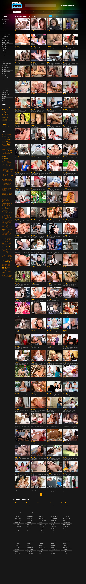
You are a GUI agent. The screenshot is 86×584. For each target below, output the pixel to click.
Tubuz (40, 553)
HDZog (64, 489)
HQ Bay (4, 57)
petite (6, 242)
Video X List (29, 518)
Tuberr (4, 79)
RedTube (4, 119)
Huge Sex (5, 54)
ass (7, 141)
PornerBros (5, 114)
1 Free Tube (29, 520)
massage (10, 226)
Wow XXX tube (6, 69)
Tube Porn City (18, 512)
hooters (6, 214)
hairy (3, 208)
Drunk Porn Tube (42, 520)
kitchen (3, 222)
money (8, 232)
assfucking (9, 142)
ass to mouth (4, 142)
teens (4, 267)
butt (10, 165)
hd (9, 210)
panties (3, 241)
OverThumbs (5, 113)
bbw (7, 146)
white (10, 276)
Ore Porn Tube (66, 512)
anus (3, 139)
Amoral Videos (6, 42)
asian (8, 139)
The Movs (29, 510)
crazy (10, 174)
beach (3, 148)
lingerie (7, 225)
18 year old (4, 134)
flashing (3, 196)
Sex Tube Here (30, 541)
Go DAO (4, 61)
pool (10, 243)
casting (9, 166)
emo (2, 189)
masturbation (5, 228)
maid (6, 226)
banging (3, 145)
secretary (8, 250)
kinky (8, 221)
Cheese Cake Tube (54, 520)
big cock (10, 150)
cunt (9, 179)
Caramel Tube (65, 539)
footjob (9, 196)
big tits (10, 152)
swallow (3, 263)
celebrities (7, 168)
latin (3, 224)
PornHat (17, 46)
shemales (4, 252)
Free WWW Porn (6, 67)
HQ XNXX (5, 84)
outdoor (10, 239)
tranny (5, 272)
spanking (10, 256)
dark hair (10, 180)
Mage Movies (5, 25)
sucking (7, 262)
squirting (10, 258)
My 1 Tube (41, 516)
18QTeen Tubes (66, 514)
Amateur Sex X (30, 534)
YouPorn (4, 128)
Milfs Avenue (53, 541)
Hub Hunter (17, 534)
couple (3, 174)
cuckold (8, 175)
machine (3, 226)
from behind (4, 199)
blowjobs (5, 158)
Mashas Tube (53, 507)
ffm (5, 194)
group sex (8, 207)
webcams (4, 276)
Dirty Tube (53, 545)
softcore (3, 256)
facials (10, 192)
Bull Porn (52, 524)
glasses (7, 204)
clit (5, 170)
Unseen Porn (17, 553)
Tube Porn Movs (30, 536)
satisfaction (4, 250)
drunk (6, 188)
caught (3, 168)
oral (6, 238)
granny (3, 206)
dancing (6, 180)
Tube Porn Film (18, 539)
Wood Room (65, 545)
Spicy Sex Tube (42, 518)
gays (3, 201)
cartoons (3, 166)
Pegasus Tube (65, 520)
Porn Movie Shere (42, 541)
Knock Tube (29, 532)
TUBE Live (5, 32)
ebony (9, 188)
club (11, 170)
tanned (9, 264)
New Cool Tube (42, 526)
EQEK (4, 73)
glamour (3, 204)
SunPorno (5, 121)
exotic (3, 192)
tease (9, 265)
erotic (5, 189)
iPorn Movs (65, 528)
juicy (5, 221)
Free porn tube (66, 507)
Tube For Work (18, 541)
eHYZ (4, 98)
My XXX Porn (5, 75)
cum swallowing (5, 177)
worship (11, 278)
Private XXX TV (6, 65)
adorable (10, 134)
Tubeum (16, 551)
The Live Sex (29, 551)
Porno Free (5, 50)
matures (4, 229)
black (6, 155)
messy (11, 229)
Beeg (3, 107)
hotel (9, 214)
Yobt (8, 126)
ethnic (8, 189)
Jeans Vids (29, 545)
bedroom (3, 149)
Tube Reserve (53, 505)
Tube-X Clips (17, 522)
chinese (3, 169)
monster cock (8, 233)
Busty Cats (53, 532)
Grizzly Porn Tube (66, 534)
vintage (7, 275)
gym (12, 206)
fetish (3, 194)
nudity (6, 235)
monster (3, 233)
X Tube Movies (42, 510)
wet (8, 276)
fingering (9, 194)
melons (8, 229)
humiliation (7, 216)
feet (7, 193)
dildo (5, 183)
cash (6, 166)
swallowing (8, 263)
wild (8, 278)
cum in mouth (4, 176)
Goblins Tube (41, 528)
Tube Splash (65, 510)
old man (3, 238)
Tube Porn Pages (30, 512)
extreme (6, 192)
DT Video (17, 543)
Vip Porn (16, 532)
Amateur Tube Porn (43, 536)
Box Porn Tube (42, 539)
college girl (10, 171)
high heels (4, 212)
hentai (3, 211)
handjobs (7, 208)
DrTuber (7, 107)
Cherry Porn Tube (66, 524)
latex (10, 222)
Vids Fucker (41, 545)
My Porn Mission (6, 77)
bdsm (9, 146)
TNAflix (11, 121)
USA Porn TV (65, 536)
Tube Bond (41, 507)
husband (3, 217)
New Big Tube (6, 21)
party (3, 242)
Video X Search (30, 516)
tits (4, 271)
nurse (9, 235)
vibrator (3, 275)
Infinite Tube (29, 524)
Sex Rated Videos (54, 516)
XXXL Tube (53, 528)
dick (3, 183)
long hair (11, 225)
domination (4, 185)
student (3, 261)
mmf (2, 232)
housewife (4, 215)
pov (11, 244)
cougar (8, 172)
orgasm (10, 238)
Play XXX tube (65, 526)
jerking (8, 220)
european (4, 190)
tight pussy (9, 270)
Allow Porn (5, 81)
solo (7, 256)
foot (6, 196)
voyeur (10, 275)
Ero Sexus (17, 528)
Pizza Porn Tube (42, 534)
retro (11, 247)
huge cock (8, 215)
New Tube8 (5, 90)
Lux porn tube (65, 532)
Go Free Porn (6, 40)
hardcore (5, 210)
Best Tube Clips (30, 522)
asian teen (4, 141)
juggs (3, 221)
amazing (10, 136)
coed (3, 171)
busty (7, 165)
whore (3, 278)
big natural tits (4, 152)
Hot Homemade (30, 553)
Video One (17, 516)
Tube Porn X (53, 526)
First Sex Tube (18, 514)
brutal (10, 164)
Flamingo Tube (30, 547)
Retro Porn (53, 539)
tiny (2, 271)
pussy (10, 246)
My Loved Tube (42, 547)
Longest (56, 16)
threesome (5, 268)
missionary (6, 231)
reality (3, 248)
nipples (9, 234)
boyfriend (4, 162)
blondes (4, 156)
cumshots (4, 179)
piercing (9, 242)
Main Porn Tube (66, 516)
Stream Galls (53, 514)
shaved (7, 251)
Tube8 (4, 96)
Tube (4, 100)
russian (9, 249)
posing (8, 244)
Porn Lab (52, 534)
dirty (8, 183)
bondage (4, 160)
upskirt (9, 274)
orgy (3, 239)
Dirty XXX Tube (30, 549)
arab (5, 139)
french (7, 198)
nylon (3, 236)
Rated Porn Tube (54, 512)
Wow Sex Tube (42, 530)
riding (3, 249)
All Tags (59, 12)
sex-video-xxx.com (7, 34)
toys (3, 272)
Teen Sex (53, 551)
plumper (7, 243)
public (6, 246)
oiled (8, 236)
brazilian (8, 162)
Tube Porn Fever (42, 524)
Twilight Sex (53, 522)
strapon (8, 260)
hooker (3, 214)
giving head (9, 203)
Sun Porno (17, 524)
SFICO (28, 514)
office (6, 236)
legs (5, 224)
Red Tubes (5, 27)
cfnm (11, 168)
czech (3, 180)
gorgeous (8, 205)
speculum (3, 257)
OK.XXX (33, 30)
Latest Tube (42, 12)
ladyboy (6, 222)
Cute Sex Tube (6, 44)
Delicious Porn (6, 19)
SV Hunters (41, 549)
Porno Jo (64, 543)
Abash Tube (29, 530)
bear (5, 148)
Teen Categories (54, 518)
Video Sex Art (17, 545)
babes (8, 144)
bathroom (3, 146)
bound (8, 161)
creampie (4, 175)
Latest (53, 16)
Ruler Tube (17, 536)
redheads (7, 248)
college (6, 171)
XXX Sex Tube (6, 94)
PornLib (65, 409)
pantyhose (7, 241)
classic (3, 170)
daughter (3, 181)
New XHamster (6, 92)
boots (11, 160)
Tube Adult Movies (54, 510)
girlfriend (4, 203)
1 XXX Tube (5, 86)
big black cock (4, 150)
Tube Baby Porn (42, 532)
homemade (9, 212)
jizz (11, 220)
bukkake (3, 165)
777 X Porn (17, 547)
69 (7, 134)
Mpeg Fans (65, 553)
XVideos (4, 126)
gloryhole (4, 205)
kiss (10, 221)
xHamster (5, 125)
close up (8, 170)
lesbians (8, 224)
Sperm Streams (42, 505)
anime (10, 137)
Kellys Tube (5, 59)
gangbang (7, 200)
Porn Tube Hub (6, 52)
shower (8, 252)
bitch (9, 153)
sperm (7, 257)
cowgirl (7, 174)
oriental (6, 239)
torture (10, 271)
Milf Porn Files (53, 536)
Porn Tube (5, 48)
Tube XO (40, 522)
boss (5, 161)
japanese (4, 220)
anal (7, 138)
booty (3, 161)
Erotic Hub (29, 543)
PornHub (4, 116)
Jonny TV (29, 528)
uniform (6, 274)
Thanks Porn (5, 36)
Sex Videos (53, 553)
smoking (7, 255)
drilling (3, 188)
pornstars (4, 244)
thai (9, 267)
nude (3, 235)
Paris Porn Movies (66, 522)
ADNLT (28, 526)
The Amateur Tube (66, 541)
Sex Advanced (18, 526)
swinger (3, 264)
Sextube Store (6, 23)
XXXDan (49, 46)
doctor (11, 183)
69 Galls (64, 551)
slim (8, 254)
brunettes (5, 164)
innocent (10, 217)
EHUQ (4, 46)
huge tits (3, 216)
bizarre (3, 154)
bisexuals (6, 153)
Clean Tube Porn (66, 547)
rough (6, 249)
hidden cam (7, 211)
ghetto (10, 201)
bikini (3, 153)
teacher (6, 265)
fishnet (6, 195)
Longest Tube (51, 12)
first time (3, 195)
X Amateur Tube (18, 520)
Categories (27, 12)
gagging (3, 200)
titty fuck (7, 271)
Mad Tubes (17, 549)
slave (6, 254)
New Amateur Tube (66, 518)
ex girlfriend (8, 190)
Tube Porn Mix (42, 514)
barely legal (7, 145)
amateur (5, 136)
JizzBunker (17, 30)
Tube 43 (28, 505)
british (11, 162)
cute (11, 179)
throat (9, 268)
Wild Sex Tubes (42, 512)
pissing (3, 243)
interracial (4, 218)
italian (8, 218)
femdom (10, 193)
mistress (11, 231)
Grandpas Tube (54, 549)
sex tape (3, 251)
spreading (4, 258)
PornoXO (5, 117)
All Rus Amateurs (6, 88)
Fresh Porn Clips (30, 507)
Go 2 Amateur (41, 543)
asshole (3, 144)
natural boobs (4, 234)
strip (12, 260)
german (6, 201)
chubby (11, 169)
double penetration (6, 186)
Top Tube (35, 12)
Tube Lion (53, 543)
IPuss (4, 38)
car (12, 165)
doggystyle (7, 184)
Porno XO (17, 530)
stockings (4, 260)
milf (3, 231)
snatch (10, 255)
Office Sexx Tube (54, 530)
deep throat (8, 181)
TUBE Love (5, 30)
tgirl (7, 267)
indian (7, 217)
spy (6, 258)
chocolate (7, 169)
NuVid (3, 111)
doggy (3, 184)
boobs (7, 160)
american (3, 137)
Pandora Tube (65, 505)
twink (3, 274)
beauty (8, 148)
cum (11, 175)
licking (3, 225)
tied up (3, 270)
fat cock (4, 193)
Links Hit (40, 551)
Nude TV (52, 547)
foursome (3, 198)
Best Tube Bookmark (7, 63)
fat (2, 193)
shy (11, 252)
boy (11, 161)
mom (5, 232)
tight (6, 270)
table (6, 264)
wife (6, 278)
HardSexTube (7, 109)
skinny (3, 254)
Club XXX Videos (6, 71)
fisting (10, 195)
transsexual (10, 272)
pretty (3, 246)
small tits (3, 255)
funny (8, 199)
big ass (7, 149)
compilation (4, 172)
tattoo (3, 265)
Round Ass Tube (30, 539)
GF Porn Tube (18, 518)
